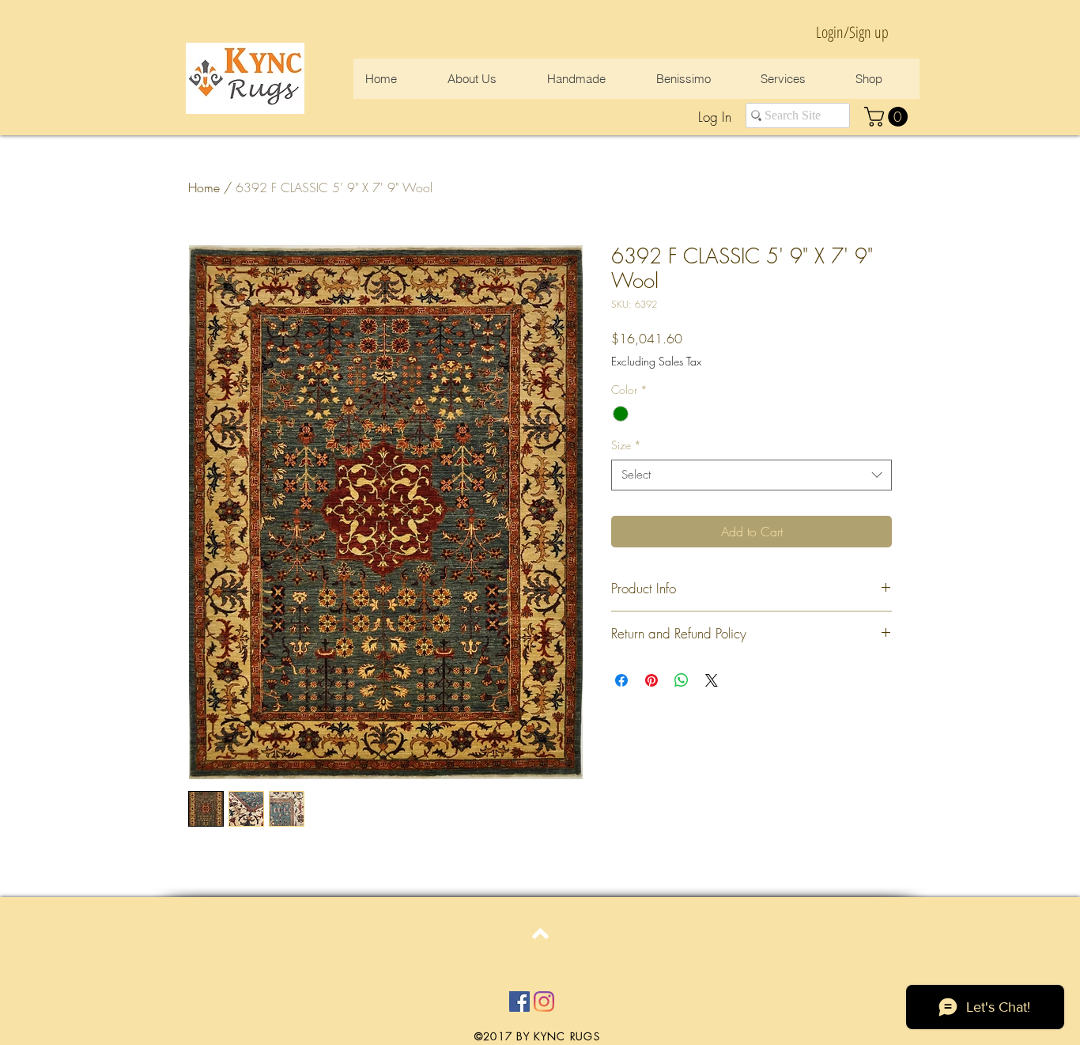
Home (204, 187)
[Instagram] (544, 1001)
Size (626, 444)
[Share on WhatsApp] (681, 680)
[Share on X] (711, 680)
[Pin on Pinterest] (651, 680)
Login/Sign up (852, 32)
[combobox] (751, 475)
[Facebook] (519, 1001)
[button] (888, 117)
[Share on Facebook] (621, 680)
